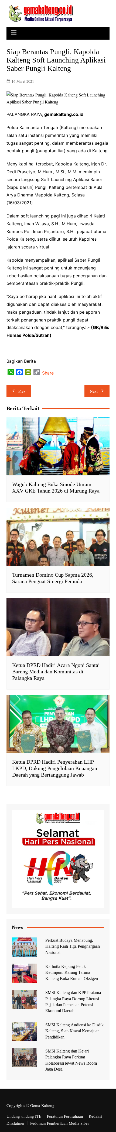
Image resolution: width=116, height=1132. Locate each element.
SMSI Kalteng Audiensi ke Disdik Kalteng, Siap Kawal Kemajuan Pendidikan (74, 1031)
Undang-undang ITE (23, 1116)
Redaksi (95, 1116)
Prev (22, 391)
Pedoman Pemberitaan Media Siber (59, 1123)
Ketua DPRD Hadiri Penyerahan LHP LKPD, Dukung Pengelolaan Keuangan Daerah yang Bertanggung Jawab (54, 768)
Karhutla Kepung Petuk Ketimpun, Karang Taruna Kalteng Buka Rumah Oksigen (71, 972)
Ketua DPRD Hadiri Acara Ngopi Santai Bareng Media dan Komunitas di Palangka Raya (56, 671)
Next (94, 391)
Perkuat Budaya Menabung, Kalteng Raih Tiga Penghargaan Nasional (72, 946)
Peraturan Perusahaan (65, 1116)
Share (48, 373)
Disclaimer (15, 1123)
